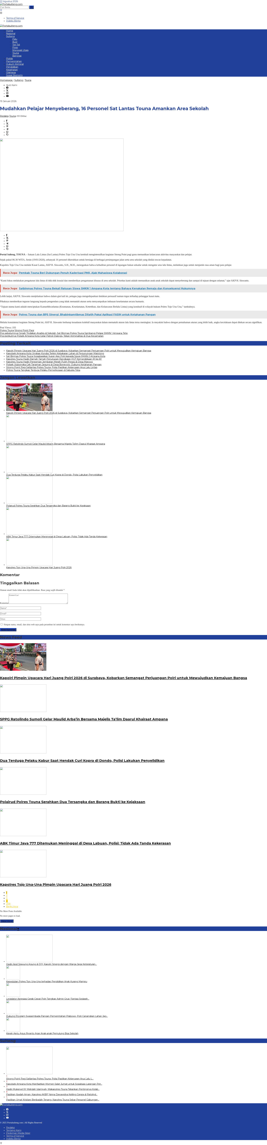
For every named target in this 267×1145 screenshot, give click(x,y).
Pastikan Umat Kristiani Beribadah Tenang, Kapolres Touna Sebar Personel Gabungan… (52, 1099)
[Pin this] (7, 126)
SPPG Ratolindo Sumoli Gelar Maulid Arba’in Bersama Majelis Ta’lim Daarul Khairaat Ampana (55, 443)
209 (8, 903)
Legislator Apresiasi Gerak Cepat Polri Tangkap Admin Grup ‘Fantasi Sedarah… (47, 998)
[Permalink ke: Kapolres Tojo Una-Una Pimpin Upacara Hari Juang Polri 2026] (29, 564)
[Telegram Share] (7, 129)
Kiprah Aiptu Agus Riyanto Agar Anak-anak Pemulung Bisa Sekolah (42, 1033)
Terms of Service (15, 1135)
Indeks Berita (13, 1138)
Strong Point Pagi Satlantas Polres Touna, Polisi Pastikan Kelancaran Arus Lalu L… (49, 1078)
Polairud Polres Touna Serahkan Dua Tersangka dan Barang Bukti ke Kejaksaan (48, 505)
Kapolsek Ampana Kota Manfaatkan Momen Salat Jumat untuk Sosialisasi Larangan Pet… (54, 1084)
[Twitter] (7, 90)
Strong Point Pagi (24, 330)
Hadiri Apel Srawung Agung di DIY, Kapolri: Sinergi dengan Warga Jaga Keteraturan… (51, 964)
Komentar (4, 603)
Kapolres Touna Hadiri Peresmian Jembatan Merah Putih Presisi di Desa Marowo (49, 361)
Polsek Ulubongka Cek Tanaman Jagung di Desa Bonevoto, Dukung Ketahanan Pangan (54, 364)
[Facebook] (7, 88)
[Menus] (1, 10)
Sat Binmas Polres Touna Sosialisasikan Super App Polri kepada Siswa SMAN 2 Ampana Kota (55, 356)
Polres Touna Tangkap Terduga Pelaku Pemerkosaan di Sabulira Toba (43, 370)
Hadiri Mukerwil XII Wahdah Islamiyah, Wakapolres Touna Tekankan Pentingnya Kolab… (53, 1089)
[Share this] (6, 121)
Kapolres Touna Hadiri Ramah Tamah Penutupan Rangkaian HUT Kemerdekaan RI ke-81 (54, 359)
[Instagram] (7, 93)
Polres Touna (7, 330)
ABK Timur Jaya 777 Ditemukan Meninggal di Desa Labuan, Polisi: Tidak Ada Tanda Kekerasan (56, 536)
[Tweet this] (7, 123)
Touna (12, 116)
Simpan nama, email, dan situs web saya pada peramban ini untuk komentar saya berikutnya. (44, 624)
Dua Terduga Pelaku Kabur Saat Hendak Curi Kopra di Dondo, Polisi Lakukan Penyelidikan (54, 474)
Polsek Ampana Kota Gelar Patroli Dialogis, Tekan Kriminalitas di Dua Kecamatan (52, 336)
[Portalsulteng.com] (11, 4)
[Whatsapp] (7, 132)
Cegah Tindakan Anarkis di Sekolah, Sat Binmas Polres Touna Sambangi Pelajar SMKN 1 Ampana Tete (64, 333)
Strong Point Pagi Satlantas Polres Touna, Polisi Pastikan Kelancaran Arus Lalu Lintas (51, 367)
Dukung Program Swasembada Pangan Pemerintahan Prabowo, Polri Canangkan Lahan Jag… (57, 1016)
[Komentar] (7, 135)
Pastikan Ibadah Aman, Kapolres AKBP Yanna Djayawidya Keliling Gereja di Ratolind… (51, 1094)
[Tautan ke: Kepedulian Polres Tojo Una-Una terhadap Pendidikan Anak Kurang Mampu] (13, 978)
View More (6, 921)
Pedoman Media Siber (18, 1133)
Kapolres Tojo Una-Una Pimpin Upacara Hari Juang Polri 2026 (39, 567)
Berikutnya (12, 906)
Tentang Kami (13, 1130)
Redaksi (10, 1127)
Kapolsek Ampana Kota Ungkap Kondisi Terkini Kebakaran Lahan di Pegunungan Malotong (55, 353)
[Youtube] (7, 96)
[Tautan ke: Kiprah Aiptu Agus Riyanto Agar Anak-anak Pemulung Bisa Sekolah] (13, 1030)
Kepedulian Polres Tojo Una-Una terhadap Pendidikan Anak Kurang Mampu (46, 981)
